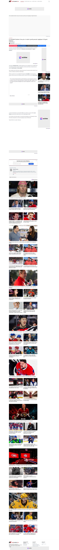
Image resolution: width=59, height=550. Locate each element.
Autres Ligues (25, 544)
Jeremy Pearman (12, 43)
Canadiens (24, 542)
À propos (34, 542)
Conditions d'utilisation (36, 544)
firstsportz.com (48, 36)
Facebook (43, 542)
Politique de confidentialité (36, 545)
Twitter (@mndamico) (13, 177)
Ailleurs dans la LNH (26, 543)
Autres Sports (25, 545)
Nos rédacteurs (35, 543)
